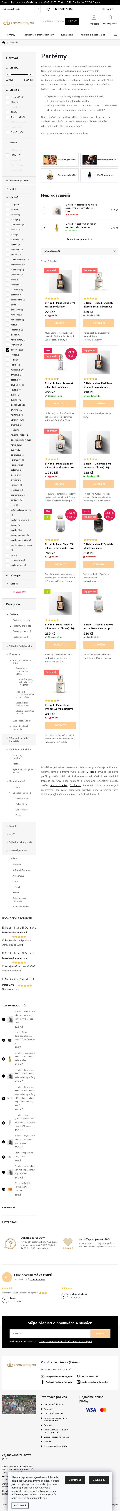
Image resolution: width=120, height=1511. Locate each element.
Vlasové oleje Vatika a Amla (22, 704)
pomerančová (18, 264)
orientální (17, 249)
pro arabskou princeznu (21, 547)
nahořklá (16, 445)
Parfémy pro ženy (21, 620)
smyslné (16, 209)
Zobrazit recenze (37, 1279)
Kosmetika (14, 654)
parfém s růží (18, 565)
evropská (17, 239)
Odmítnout (75, 1480)
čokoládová (17, 455)
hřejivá (16, 229)
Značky (13, 858)
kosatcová (16, 329)
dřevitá (16, 254)
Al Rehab (16, 150)
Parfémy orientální (22, 631)
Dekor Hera (21, 804)
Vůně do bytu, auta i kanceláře (19, 740)
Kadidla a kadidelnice (20, 749)
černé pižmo (17, 299)
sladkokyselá (18, 405)
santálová (16, 500)
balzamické (17, 294)
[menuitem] (10, 35)
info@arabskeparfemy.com (59, 1376)
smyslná (16, 410)
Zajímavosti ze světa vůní (56, 1446)
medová (16, 279)
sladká (15, 334)
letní (14, 354)
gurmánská (18, 495)
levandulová (17, 560)
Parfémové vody (21, 636)
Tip (13, 112)
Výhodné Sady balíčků (20, 646)
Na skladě (17, 97)
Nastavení (20, 1505)
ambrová (16, 425)
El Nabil (16, 155)
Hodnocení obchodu (11, 9)
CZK (109, 9)
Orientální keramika (21, 792)
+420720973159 (90, 1376)
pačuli (15, 304)
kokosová (16, 485)
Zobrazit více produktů (78, 239)
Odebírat (100, 1333)
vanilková (17, 420)
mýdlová (16, 314)
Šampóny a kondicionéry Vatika (22, 671)
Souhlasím (99, 1480)
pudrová (16, 349)
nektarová (16, 415)
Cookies (47, 1441)
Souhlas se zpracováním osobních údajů (55, 1419)
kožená (15, 364)
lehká (14, 430)
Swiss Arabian (58, 785)
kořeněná (16, 284)
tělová (15, 395)
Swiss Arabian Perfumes (17, 168)
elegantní (17, 204)
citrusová (17, 374)
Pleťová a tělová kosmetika (20, 728)
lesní (14, 505)
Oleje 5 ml (16, 132)
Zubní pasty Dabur (21, 720)
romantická (17, 319)
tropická (16, 475)
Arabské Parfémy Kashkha (59, 1382)
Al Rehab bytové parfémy (18, 125)
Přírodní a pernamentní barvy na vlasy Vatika (25, 694)
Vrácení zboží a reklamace (56, 1436)
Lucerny (16, 787)
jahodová (17, 490)
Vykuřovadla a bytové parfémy (22, 771)
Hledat (72, 21)
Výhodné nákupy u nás (20, 842)
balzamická (17, 470)
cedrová (16, 379)
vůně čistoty (17, 224)
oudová (15, 450)
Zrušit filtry (21, 592)
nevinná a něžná (19, 435)
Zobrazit (60, 323)
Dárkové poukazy (18, 850)
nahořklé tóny (18, 339)
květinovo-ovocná (21, 520)
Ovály (18, 815)
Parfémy (14, 614)
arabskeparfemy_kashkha (95, 1382)
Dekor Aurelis (22, 798)
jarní (14, 359)
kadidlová (16, 465)
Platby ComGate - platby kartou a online (56, 1431)
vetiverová (17, 274)
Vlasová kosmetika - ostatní (25, 712)
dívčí (14, 555)
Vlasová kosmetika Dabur (21, 662)
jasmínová (16, 289)
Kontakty (48, 1408)
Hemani (15, 160)
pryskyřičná (17, 384)
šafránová (16, 309)
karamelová (17, 460)
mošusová (17, 369)
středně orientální (20, 440)
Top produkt (17, 117)
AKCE (12, 834)
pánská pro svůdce (20, 540)
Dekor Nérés (22, 809)
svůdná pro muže (20, 535)
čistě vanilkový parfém (21, 512)
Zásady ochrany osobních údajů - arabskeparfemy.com (65, 1341)
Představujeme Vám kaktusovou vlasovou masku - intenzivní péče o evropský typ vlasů (18, 1469)
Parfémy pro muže (22, 625)
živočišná (16, 480)
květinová (17, 269)
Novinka (16, 107)
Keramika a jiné (17, 781)
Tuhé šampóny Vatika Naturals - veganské (26, 682)
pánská (16, 530)
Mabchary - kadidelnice (18, 757)
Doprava (48, 1425)
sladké (15, 214)
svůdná (15, 525)
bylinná (15, 244)
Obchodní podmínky (53, 1413)
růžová (15, 324)
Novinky (13, 826)
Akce (14, 102)
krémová (16, 344)
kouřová (16, 390)
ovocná (16, 400)
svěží (15, 219)
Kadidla (16, 763)
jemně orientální (20, 259)
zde (45, 1498)
